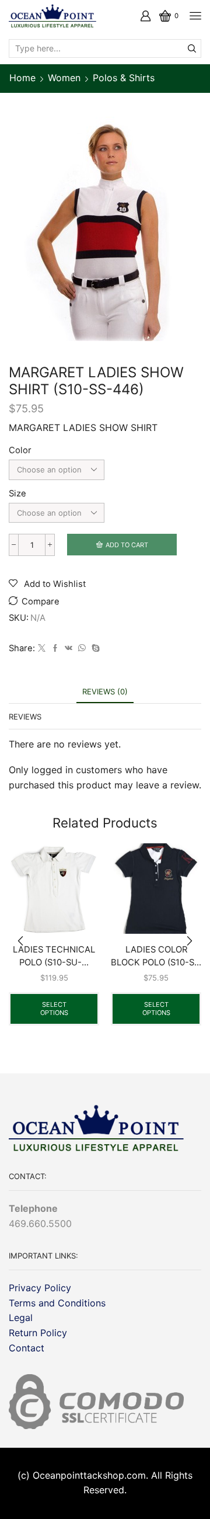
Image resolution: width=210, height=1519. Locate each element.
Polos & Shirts (124, 77)
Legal (21, 1317)
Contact (26, 1348)
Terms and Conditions (57, 1303)
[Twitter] (41, 648)
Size (17, 493)
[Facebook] (55, 648)
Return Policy (38, 1333)
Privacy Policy (40, 1288)
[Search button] (192, 48)
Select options (54, 1008)
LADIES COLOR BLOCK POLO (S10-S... (156, 956)
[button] (20, 941)
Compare (41, 601)
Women (64, 77)
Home (22, 77)
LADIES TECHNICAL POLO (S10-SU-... (54, 956)
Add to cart (127, 545)
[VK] (68, 648)
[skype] (94, 648)
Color (20, 450)
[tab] (105, 692)
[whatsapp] (82, 648)
